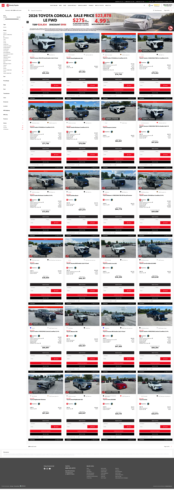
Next (173, 22)
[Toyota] (3, 5)
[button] (62, 40)
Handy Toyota (32, 98)
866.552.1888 (140, 1)
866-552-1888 (129, 1)
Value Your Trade (46, 92)
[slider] (4, 19)
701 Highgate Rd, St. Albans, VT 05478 (164, 1)
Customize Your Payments (45, 89)
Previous (28, 22)
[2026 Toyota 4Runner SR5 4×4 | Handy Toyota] (100, 22)
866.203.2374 (119, 1)
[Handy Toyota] (13, 5)
